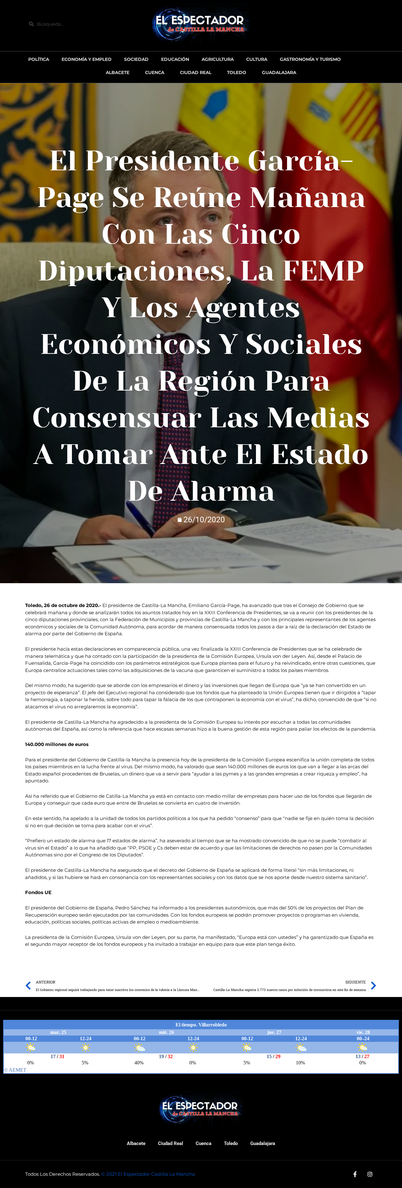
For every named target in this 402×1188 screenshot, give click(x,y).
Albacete (136, 1143)
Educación (175, 59)
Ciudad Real (170, 1143)
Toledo (231, 1143)
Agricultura (218, 59)
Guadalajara (262, 1143)
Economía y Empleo (86, 59)
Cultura (256, 59)
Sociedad (136, 59)
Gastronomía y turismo (310, 59)
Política (38, 59)
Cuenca (203, 1143)
